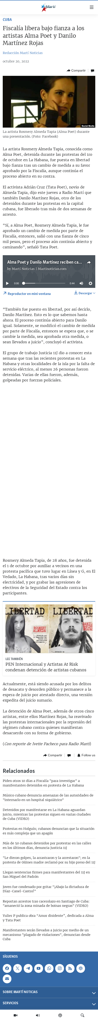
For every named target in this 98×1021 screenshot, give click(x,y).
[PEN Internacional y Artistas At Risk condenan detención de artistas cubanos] (49, 628)
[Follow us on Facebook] (7, 968)
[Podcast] (60, 1015)
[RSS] (70, 968)
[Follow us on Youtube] (38, 968)
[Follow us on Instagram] (59, 968)
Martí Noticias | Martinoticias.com (39, 269)
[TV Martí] (15, 1015)
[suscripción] (7, 978)
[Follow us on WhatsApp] (49, 968)
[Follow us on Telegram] (28, 968)
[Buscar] (82, 1015)
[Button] (76, 70)
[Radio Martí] (38, 1015)
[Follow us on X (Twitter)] (17, 968)
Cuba (7, 19)
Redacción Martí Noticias (23, 53)
